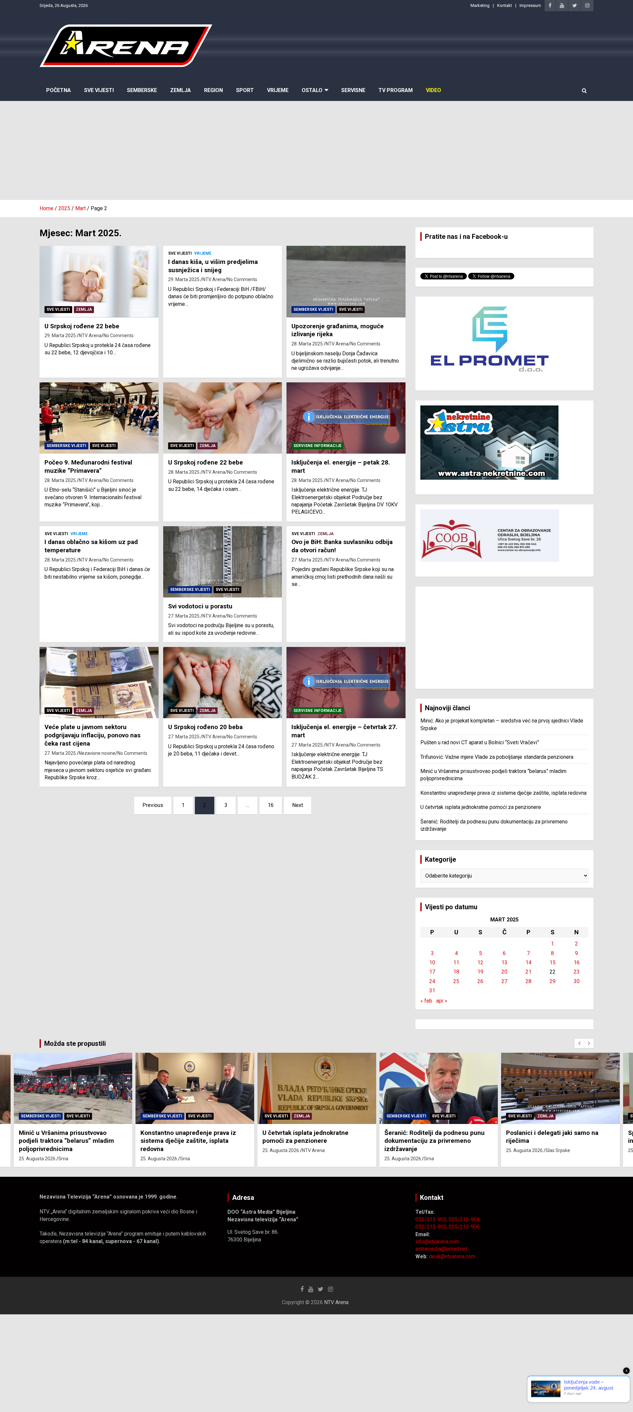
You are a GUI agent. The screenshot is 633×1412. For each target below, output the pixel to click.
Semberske (142, 90)
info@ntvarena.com (437, 1241)
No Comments (119, 335)
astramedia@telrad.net (441, 1249)
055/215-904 (464, 1219)
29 (553, 981)
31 (432, 990)
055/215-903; (432, 1219)
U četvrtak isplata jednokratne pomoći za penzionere (480, 807)
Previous (152, 805)
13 (504, 962)
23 (577, 972)
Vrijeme (277, 90)
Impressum (530, 5)
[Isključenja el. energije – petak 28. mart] (346, 418)
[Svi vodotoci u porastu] (223, 562)
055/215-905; (432, 1227)
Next (297, 805)
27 (504, 981)
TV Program (395, 90)
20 (504, 972)
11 (456, 962)
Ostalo (312, 90)
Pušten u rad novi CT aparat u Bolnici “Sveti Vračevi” (479, 742)
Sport (245, 90)
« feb (426, 1001)
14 (528, 962)
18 (456, 972)
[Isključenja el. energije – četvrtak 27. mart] (346, 683)
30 (577, 981)
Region (213, 90)
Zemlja (180, 90)
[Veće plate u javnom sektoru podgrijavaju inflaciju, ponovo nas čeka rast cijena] (99, 683)
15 (553, 962)
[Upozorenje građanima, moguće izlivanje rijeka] (346, 282)
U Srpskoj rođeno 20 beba (205, 727)
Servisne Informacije (317, 445)
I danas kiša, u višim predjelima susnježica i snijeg (213, 266)
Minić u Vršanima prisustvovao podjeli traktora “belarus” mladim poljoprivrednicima (66, 1141)
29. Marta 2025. (61, 335)
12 (480, 962)
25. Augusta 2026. (37, 1158)
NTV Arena (90, 335)
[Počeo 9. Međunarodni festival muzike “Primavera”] (99, 418)
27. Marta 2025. (184, 616)
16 (271, 805)
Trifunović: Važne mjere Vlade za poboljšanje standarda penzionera (496, 757)
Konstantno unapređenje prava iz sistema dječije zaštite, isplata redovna (503, 793)
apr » (441, 1001)
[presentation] (579, 1043)
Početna (58, 90)
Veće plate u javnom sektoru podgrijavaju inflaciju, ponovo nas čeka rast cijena (92, 735)
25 (456, 981)
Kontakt (504, 5)
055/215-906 (464, 1227)
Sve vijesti (58, 309)
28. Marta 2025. (307, 343)
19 (480, 972)
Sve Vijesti (99, 90)
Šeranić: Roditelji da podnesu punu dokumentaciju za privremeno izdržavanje (434, 1141)
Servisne (353, 90)
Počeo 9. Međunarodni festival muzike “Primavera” (88, 466)
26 (480, 981)
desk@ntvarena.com (452, 1256)
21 (528, 972)
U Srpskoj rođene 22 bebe (82, 326)
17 (432, 972)
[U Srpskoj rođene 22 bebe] (99, 282)
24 (432, 981)
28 (528, 981)
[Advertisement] (316, 150)
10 (432, 962)
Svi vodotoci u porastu (200, 606)
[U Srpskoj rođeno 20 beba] (223, 683)
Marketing (480, 5)
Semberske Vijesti (313, 309)
